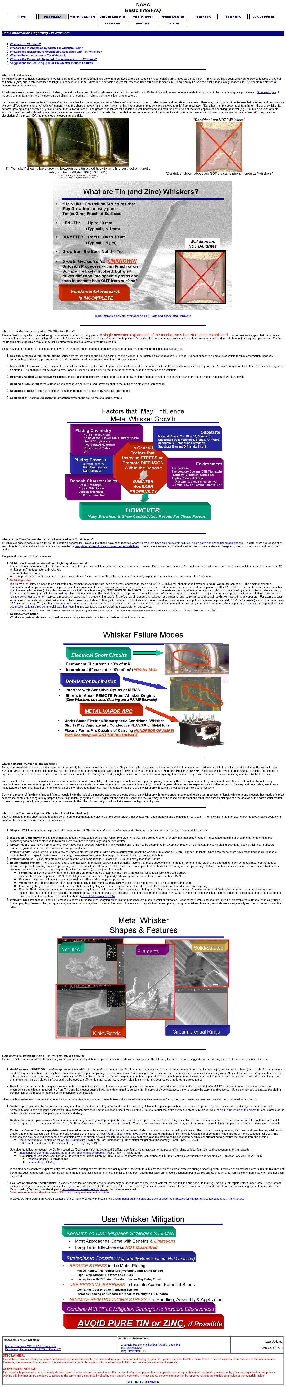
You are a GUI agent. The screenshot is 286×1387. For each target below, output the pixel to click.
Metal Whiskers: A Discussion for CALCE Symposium (52, 1140)
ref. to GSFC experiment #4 (98, 896)
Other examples (266, 92)
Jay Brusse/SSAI (131, 1347)
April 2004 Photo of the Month (238, 1109)
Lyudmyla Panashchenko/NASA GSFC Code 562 (150, 1344)
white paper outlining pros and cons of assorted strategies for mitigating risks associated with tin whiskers (179, 1198)
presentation (35, 1162)
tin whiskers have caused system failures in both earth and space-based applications (191, 542)
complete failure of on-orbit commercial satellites (107, 546)
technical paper (37, 1159)
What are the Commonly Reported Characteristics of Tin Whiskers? (53, 59)
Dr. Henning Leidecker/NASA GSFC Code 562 (33, 1349)
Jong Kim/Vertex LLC (133, 1351)
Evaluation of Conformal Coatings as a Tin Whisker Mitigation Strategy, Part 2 (67, 1152)
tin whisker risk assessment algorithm (85, 1189)
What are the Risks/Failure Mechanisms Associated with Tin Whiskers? (56, 51)
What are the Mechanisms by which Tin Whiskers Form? (46, 48)
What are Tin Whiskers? (25, 44)
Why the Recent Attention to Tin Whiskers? (38, 55)
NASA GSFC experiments (115, 1133)
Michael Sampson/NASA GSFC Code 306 (30, 1346)
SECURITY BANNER (143, 1382)
